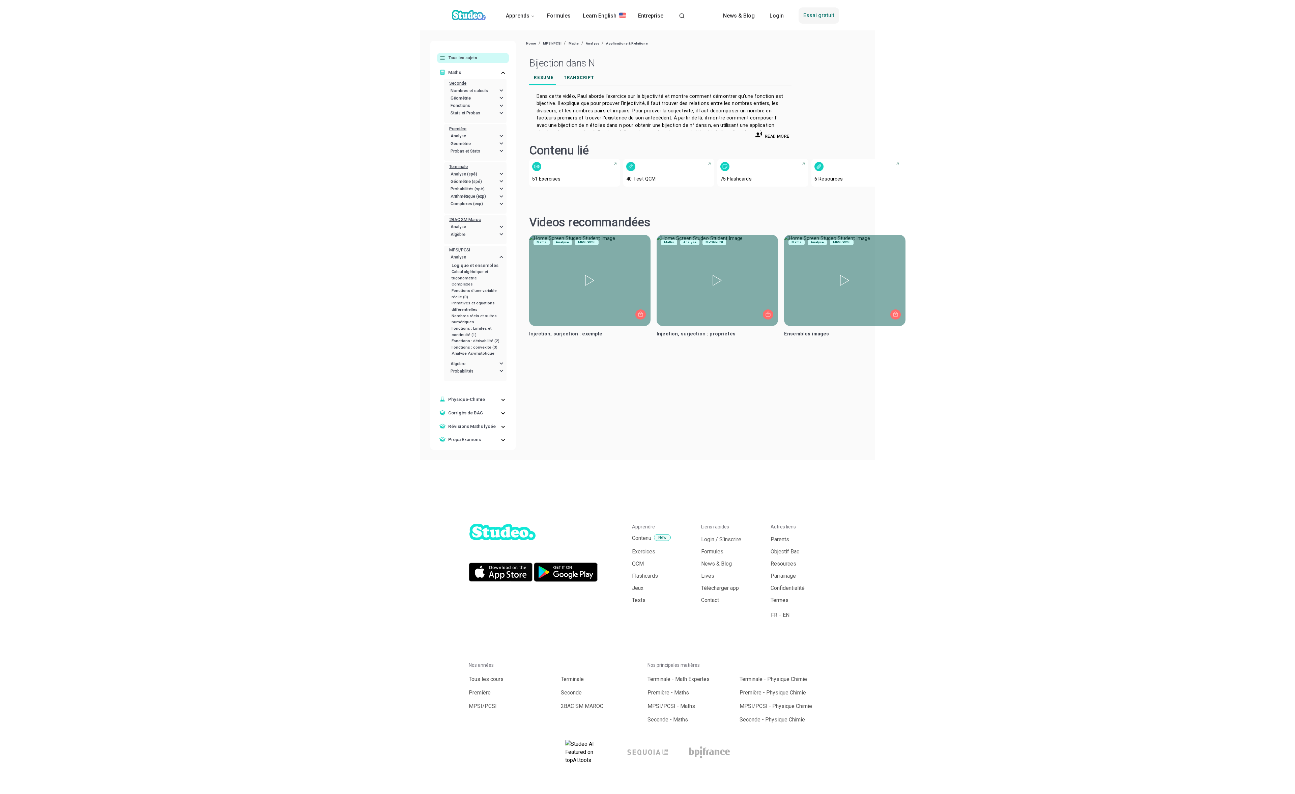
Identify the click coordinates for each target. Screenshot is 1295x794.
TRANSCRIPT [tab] (579, 77)
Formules (559, 15)
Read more (777, 136)
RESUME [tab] (544, 77)
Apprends (517, 15)
